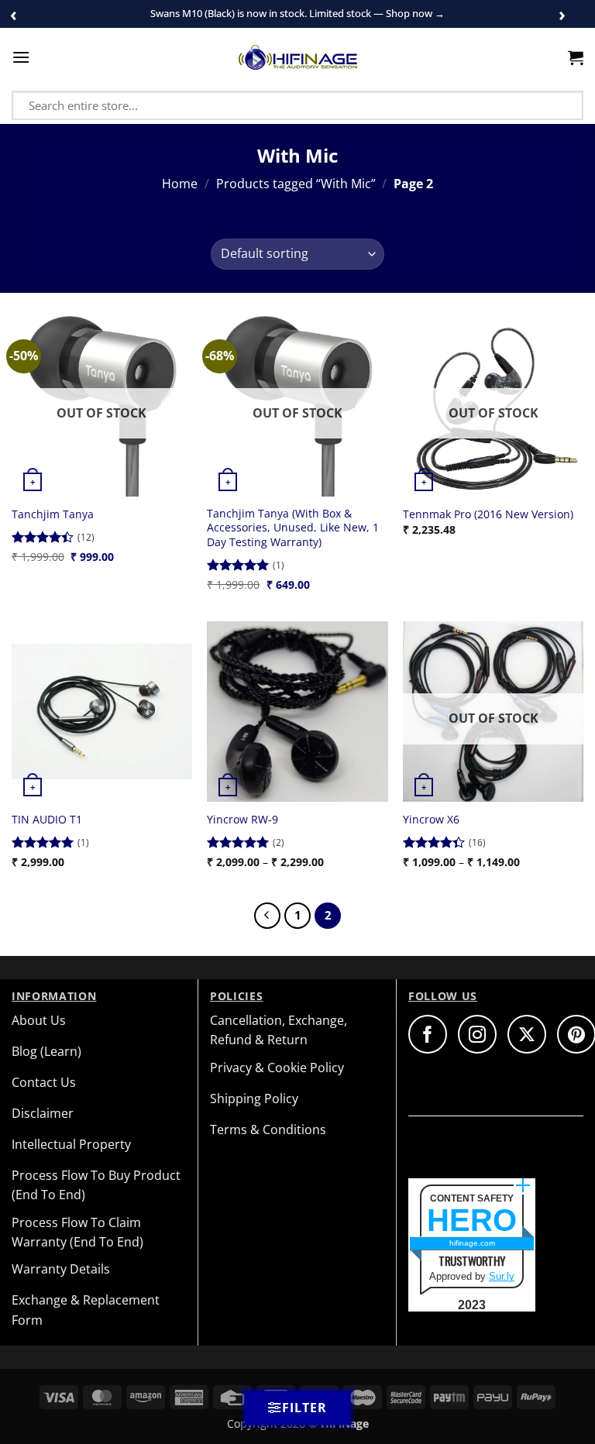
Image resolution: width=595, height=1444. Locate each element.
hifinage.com (472, 1243)
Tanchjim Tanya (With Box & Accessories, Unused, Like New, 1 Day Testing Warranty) (293, 528)
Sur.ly (501, 1276)
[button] (21, 57)
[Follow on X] (526, 1034)
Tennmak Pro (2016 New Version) (488, 514)
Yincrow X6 (431, 820)
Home (180, 183)
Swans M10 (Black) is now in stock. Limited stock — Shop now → (297, 13)
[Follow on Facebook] (427, 1034)
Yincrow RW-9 (242, 820)
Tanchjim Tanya (53, 514)
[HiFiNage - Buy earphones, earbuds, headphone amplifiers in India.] (298, 57)
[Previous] (267, 915)
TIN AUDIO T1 (47, 820)
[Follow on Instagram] (477, 1034)
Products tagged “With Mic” (296, 183)
